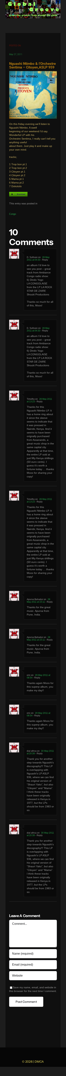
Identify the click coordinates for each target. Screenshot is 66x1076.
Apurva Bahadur (35, 599)
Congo (12, 214)
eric (28, 675)
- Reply (44, 260)
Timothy (31, 399)
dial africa (31, 751)
